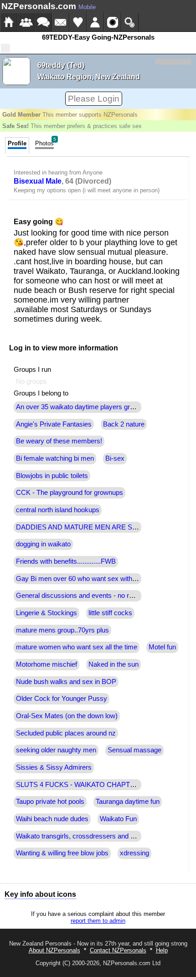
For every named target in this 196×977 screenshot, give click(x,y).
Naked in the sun (113, 664)
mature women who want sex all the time (76, 647)
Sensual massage (134, 750)
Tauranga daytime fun (128, 801)
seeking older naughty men (56, 750)
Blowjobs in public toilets (52, 475)
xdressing (134, 853)
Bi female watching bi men (55, 458)
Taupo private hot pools (50, 801)
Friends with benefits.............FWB (66, 561)
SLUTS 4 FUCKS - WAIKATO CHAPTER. (78, 784)
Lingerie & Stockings (46, 613)
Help (162, 950)
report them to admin (98, 920)
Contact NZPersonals (118, 950)
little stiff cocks (110, 613)
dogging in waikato (43, 544)
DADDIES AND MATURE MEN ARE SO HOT (85, 527)
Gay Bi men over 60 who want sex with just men (88, 578)
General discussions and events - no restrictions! (88, 595)
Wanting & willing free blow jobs (62, 853)
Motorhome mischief (46, 664)
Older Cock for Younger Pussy (61, 698)
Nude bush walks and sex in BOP (66, 681)
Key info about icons (40, 894)
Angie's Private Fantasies (54, 424)
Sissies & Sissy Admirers (54, 767)
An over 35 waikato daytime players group (78, 407)
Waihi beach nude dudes (52, 819)
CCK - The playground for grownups (69, 492)
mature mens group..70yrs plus (62, 630)
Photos (45, 142)
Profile (17, 143)
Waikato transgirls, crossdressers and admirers (86, 836)
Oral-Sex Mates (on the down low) (67, 716)
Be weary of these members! (59, 441)
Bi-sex (114, 458)
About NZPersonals (54, 950)
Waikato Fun (118, 819)
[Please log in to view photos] (16, 71)
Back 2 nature (123, 424)
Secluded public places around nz (66, 733)
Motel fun (162, 647)
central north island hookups (57, 510)
